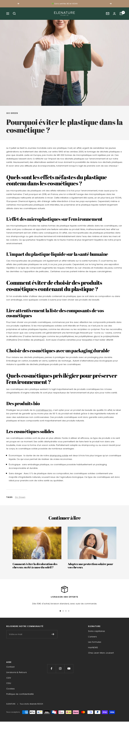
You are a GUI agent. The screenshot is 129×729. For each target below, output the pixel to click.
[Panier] (121, 13)
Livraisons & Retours (16, 672)
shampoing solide (59, 455)
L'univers (92, 636)
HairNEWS (93, 647)
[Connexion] (114, 13)
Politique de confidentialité (20, 694)
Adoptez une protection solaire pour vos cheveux (90, 565)
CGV (8, 677)
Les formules (94, 641)
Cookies (10, 688)
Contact (10, 666)
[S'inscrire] (53, 634)
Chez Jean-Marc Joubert (101, 652)
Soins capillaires (96, 631)
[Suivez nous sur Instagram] (60, 668)
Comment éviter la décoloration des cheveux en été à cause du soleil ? (35, 565)
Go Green (12, 113)
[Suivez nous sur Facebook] (51, 668)
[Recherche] (14, 13)
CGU (8, 683)
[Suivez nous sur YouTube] (68, 668)
